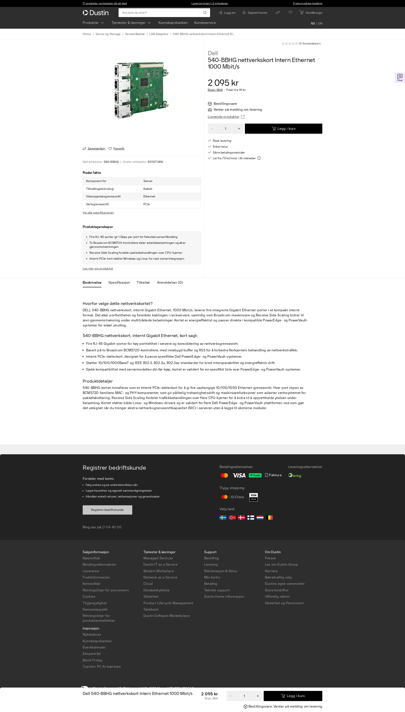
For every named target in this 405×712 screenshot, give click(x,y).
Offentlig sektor (277, 597)
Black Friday (92, 660)
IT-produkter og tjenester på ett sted (105, 3)
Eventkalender (94, 647)
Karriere (271, 571)
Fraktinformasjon (96, 577)
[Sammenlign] (278, 12)
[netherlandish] (260, 518)
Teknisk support (217, 590)
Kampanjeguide (95, 609)
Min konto (212, 577)
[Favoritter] (290, 12)
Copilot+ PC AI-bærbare (102, 667)
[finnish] (250, 518)
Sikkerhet (151, 597)
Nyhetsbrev (92, 634)
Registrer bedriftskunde (107, 510)
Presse (270, 558)
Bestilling (211, 558)
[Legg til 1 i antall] (258, 696)
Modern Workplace (158, 571)
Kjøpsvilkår (91, 558)
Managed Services (158, 558)
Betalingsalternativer (99, 564)
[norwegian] (232, 518)
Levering (211, 564)
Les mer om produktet (98, 268)
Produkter (91, 23)
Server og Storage (108, 34)
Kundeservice (205, 23)
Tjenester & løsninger (129, 23)
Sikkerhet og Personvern (284, 603)
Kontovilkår (91, 584)
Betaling (210, 584)
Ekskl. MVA (215, 90)
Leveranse (91, 571)
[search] (205, 12)
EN (320, 23)
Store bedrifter (277, 590)
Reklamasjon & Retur (220, 571)
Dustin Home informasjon (224, 597)
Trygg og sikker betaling (307, 3)
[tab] (94, 282)
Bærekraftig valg (278, 577)
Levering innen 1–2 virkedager (210, 3)
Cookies (89, 597)
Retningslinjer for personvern (106, 590)
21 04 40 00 (112, 527)
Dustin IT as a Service (160, 564)
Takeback (151, 609)
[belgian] (269, 518)
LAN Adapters (158, 34)
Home (87, 34)
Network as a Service (160, 577)
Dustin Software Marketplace (166, 616)
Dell (213, 53)
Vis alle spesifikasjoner (98, 212)
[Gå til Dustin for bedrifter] (96, 12)
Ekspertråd (92, 654)
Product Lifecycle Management (168, 603)
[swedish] (223, 518)
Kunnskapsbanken (173, 23)
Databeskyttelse (156, 590)
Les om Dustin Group (281, 564)
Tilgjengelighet (95, 603)
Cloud (148, 584)
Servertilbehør (135, 34)
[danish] (241, 518)
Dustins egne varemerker (285, 584)
